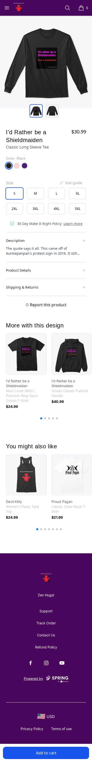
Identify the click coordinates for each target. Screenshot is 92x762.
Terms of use (61, 729)
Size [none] (9, 183)
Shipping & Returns (22, 287)
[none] (70, 182)
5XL (77, 208)
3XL (35, 208)
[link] (26, 354)
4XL (56, 208)
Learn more (73, 223)
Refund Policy (46, 647)
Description (15, 240)
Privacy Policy (32, 729)
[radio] (14, 193)
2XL (14, 208)
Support (46, 611)
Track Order (46, 623)
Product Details (18, 270)
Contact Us (46, 635)
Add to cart (46, 753)
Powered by (33, 678)
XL (77, 193)
